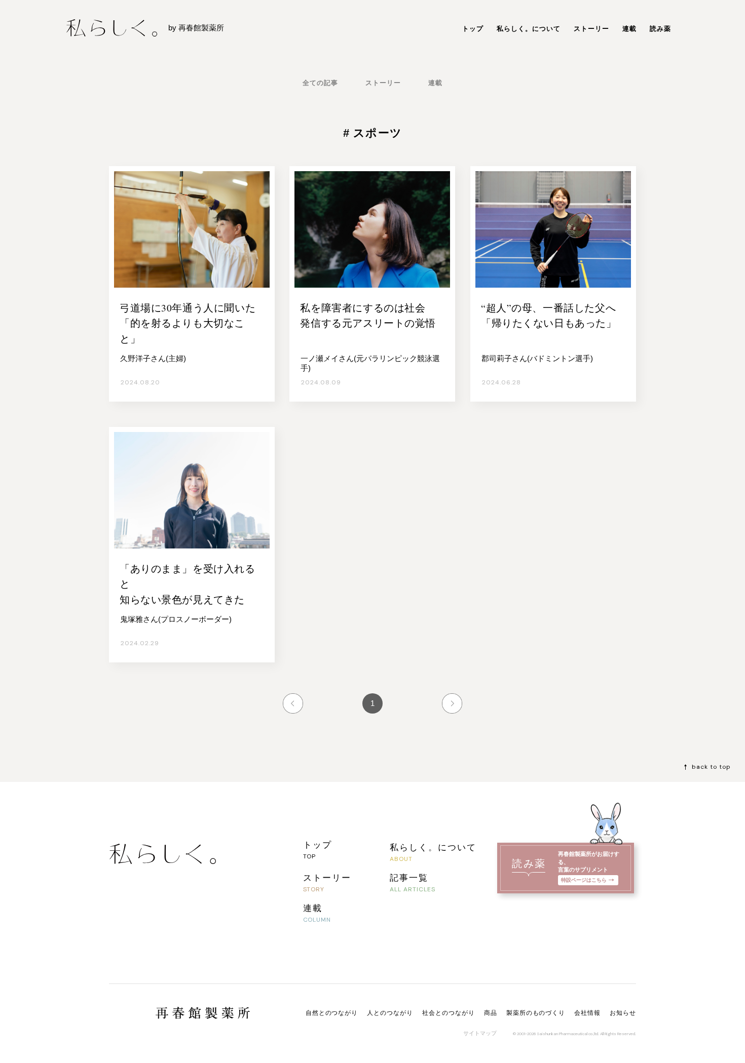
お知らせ (623, 1012)
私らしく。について (529, 28)
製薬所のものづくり (536, 1012)
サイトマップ (480, 1033)
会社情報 (587, 1012)
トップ (472, 28)
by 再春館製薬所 (196, 27)
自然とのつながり (332, 1012)
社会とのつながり (448, 1012)
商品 (490, 1012)
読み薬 (660, 28)
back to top (711, 767)
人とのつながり (390, 1012)
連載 (629, 28)
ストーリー (591, 28)
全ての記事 (320, 83)
